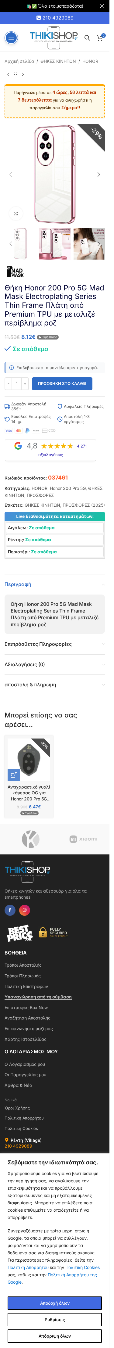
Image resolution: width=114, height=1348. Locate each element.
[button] (11, 174)
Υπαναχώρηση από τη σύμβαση (38, 996)
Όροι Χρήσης (17, 1107)
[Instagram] (24, 910)
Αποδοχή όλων (55, 1303)
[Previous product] (8, 74)
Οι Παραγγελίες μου (25, 1074)
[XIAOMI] (83, 839)
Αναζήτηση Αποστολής (27, 1017)
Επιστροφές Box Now (26, 1007)
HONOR (90, 61)
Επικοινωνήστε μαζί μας (29, 1028)
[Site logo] (53, 37)
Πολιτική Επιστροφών (26, 986)
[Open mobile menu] (11, 38)
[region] (54, 1250)
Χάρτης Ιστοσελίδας (26, 1039)
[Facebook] (10, 910)
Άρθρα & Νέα (18, 1085)
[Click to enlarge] (16, 214)
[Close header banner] (101, 6)
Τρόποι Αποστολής (23, 965)
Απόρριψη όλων (55, 1336)
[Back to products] (15, 74)
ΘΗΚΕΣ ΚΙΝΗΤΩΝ (58, 61)
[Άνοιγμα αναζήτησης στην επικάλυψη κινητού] (87, 37)
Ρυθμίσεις (55, 1319)
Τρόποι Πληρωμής (23, 975)
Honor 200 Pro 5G (68, 488)
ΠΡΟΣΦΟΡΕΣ (40, 495)
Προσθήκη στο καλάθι (62, 383)
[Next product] (22, 74)
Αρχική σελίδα (19, 61)
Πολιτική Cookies (82, 1267)
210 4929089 (58, 18)
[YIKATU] (31, 839)
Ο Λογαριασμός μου (25, 1064)
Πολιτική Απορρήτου (28, 1267)
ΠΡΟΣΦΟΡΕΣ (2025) (84, 505)
